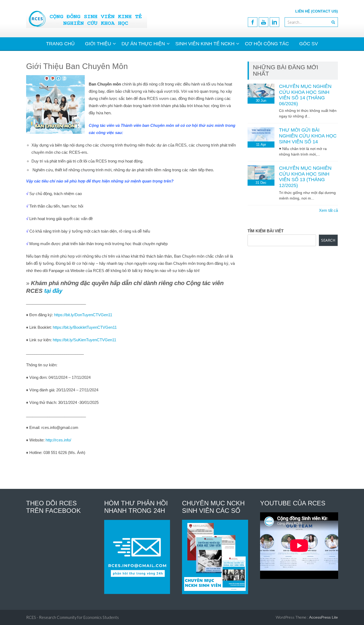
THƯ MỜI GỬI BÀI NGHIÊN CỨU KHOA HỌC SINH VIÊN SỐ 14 (308, 135)
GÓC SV (308, 43)
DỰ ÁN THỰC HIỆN (143, 43)
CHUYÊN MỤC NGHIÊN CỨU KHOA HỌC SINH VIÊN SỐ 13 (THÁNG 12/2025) (305, 176)
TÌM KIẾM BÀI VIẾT (266, 231)
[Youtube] (263, 22)
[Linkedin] (274, 22)
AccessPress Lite (323, 617)
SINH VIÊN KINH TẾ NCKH (204, 43)
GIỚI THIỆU (98, 43)
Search (328, 240)
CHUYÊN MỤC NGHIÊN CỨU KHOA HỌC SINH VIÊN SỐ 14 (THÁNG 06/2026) (305, 95)
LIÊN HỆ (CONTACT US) (316, 11)
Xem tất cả (328, 210)
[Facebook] (252, 22)
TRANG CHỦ (60, 43)
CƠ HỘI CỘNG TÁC (267, 43)
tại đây (53, 290)
